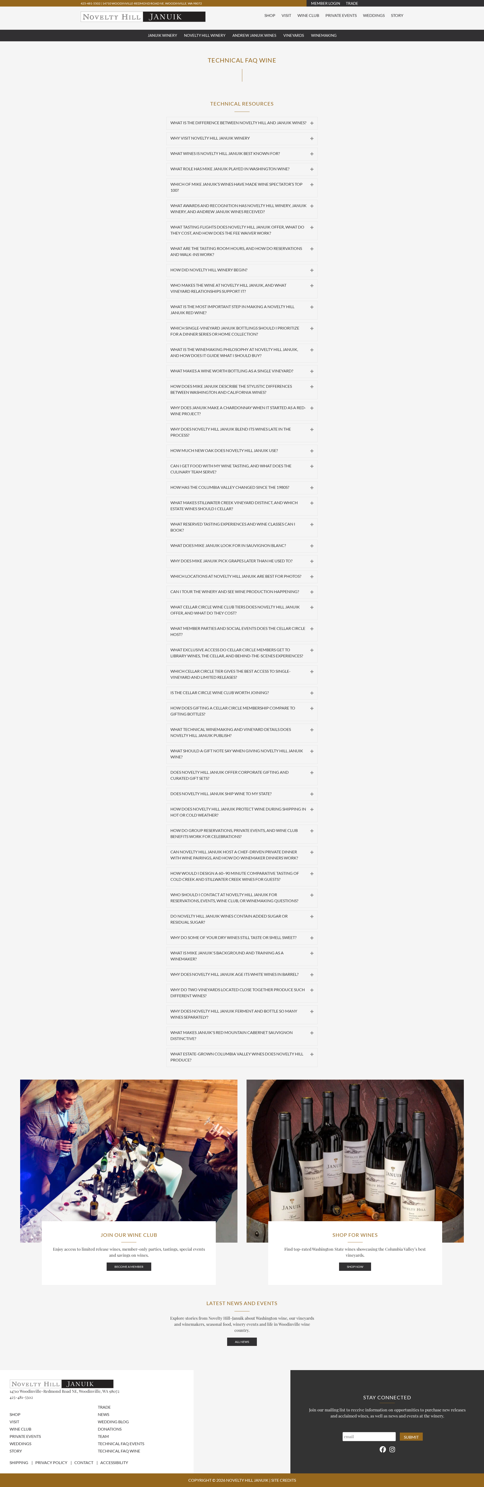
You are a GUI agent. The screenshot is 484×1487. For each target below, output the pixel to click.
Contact (83, 1462)
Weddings (374, 15)
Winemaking (324, 35)
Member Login (325, 3)
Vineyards (293, 35)
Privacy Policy (51, 1462)
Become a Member (128, 1267)
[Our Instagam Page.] (392, 1449)
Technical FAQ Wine (119, 1450)
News (103, 1414)
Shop (269, 15)
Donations (110, 1429)
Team (103, 1436)
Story (397, 15)
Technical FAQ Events (121, 1443)
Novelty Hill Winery (204, 35)
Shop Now (355, 1267)
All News (242, 1342)
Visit (286, 15)
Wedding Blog (113, 1421)
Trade (352, 3)
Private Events (341, 15)
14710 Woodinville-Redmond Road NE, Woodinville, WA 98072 (152, 3)
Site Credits (283, 1480)
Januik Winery (162, 35)
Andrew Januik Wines (254, 35)
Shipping (19, 1462)
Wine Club (308, 15)
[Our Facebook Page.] (383, 1449)
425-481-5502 (91, 3)
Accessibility (114, 1462)
